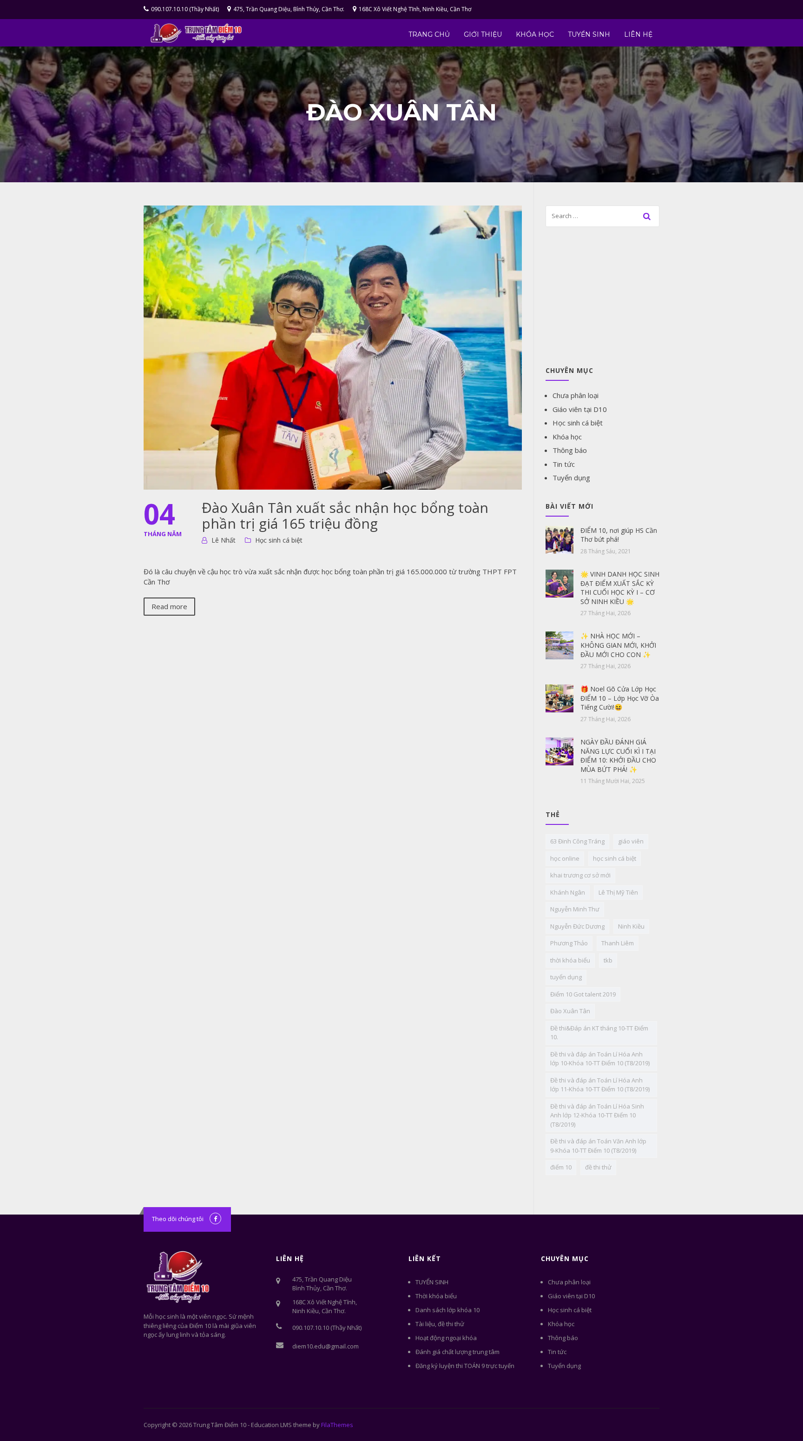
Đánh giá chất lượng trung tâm (457, 1352)
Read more (169, 606)
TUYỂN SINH (589, 34)
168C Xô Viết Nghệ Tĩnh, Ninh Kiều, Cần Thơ (415, 9)
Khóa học (535, 34)
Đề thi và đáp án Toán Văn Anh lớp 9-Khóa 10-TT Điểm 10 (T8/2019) (598, 1146)
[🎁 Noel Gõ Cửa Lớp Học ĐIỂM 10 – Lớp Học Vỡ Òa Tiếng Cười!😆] (559, 697)
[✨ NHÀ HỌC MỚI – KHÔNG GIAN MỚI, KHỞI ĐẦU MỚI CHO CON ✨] (559, 644)
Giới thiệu (483, 34)
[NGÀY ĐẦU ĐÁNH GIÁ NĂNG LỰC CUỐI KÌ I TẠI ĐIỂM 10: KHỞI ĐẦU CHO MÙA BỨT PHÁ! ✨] (559, 750)
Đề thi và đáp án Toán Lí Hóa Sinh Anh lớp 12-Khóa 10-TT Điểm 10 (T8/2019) (597, 1115)
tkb (608, 960)
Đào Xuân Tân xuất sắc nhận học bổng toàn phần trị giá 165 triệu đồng (345, 515)
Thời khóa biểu (436, 1296)
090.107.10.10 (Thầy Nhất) (185, 9)
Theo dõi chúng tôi (178, 1219)
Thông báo (570, 450)
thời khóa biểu (570, 960)
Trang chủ (429, 34)
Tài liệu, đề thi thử (439, 1324)
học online (564, 858)
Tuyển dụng (571, 477)
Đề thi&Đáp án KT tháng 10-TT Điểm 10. (599, 1033)
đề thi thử (598, 1167)
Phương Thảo (569, 943)
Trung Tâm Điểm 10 (219, 1425)
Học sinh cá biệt (279, 540)
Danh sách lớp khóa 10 (447, 1310)
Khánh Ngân (567, 892)
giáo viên (631, 841)
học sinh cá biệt (614, 858)
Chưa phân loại (576, 395)
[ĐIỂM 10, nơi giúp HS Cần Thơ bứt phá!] (559, 539)
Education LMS (271, 1425)
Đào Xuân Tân (570, 1011)
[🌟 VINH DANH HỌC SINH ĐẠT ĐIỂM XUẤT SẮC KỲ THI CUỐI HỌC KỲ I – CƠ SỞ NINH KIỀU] (559, 582)
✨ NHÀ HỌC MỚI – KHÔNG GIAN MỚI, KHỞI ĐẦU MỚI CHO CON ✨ (618, 644)
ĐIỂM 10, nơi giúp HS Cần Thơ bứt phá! (618, 535)
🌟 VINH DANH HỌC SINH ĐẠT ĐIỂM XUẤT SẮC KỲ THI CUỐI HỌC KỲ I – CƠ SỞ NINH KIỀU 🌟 (619, 588)
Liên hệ (638, 34)
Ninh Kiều (631, 926)
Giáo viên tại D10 (580, 409)
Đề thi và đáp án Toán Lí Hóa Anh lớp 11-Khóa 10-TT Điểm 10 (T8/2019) (600, 1085)
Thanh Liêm (617, 943)
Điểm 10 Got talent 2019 (583, 994)
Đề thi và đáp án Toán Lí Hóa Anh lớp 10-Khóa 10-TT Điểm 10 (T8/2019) (600, 1059)
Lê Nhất (223, 540)
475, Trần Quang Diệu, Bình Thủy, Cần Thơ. (288, 9)
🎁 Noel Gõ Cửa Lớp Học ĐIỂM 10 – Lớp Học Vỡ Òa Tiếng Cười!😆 (619, 697)
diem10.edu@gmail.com (325, 1346)
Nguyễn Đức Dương (577, 926)
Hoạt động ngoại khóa (446, 1338)
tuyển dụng (566, 977)
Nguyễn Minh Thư (574, 909)
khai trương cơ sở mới (580, 875)
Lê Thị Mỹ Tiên (618, 892)
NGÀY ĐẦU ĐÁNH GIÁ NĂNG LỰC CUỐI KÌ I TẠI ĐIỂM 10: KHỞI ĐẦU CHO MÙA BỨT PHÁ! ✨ (618, 755)
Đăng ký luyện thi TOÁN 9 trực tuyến (464, 1365)
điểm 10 (561, 1167)
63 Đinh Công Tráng (577, 841)
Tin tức (564, 464)
